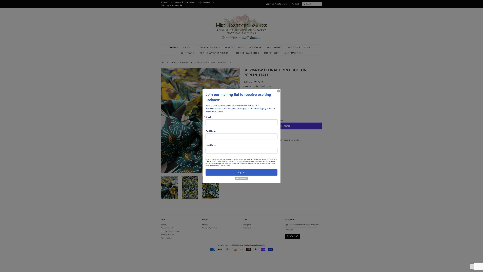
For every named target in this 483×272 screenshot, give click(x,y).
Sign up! (241, 172)
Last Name (211, 145)
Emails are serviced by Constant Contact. (218, 165)
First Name (211, 131)
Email (208, 117)
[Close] (278, 91)
